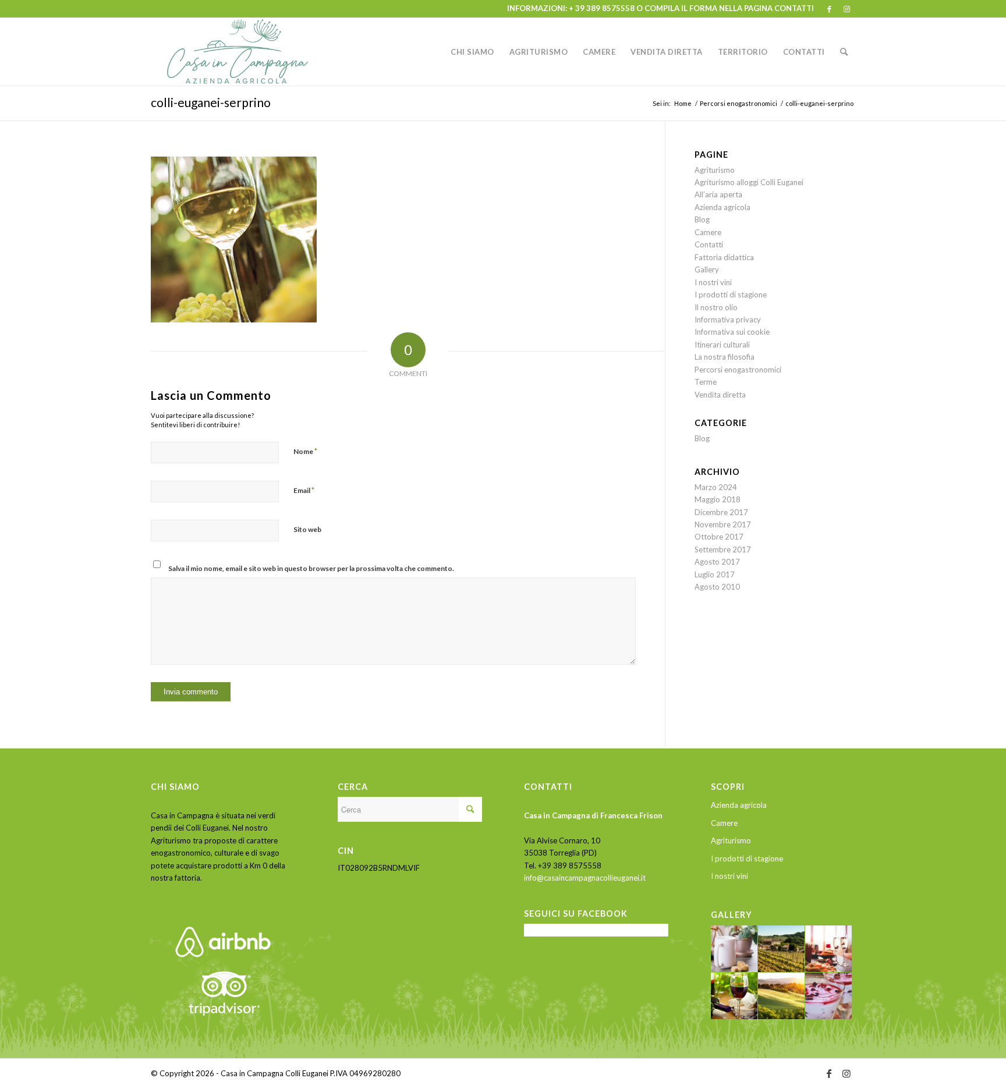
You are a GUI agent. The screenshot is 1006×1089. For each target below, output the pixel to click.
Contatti (709, 244)
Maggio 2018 (718, 499)
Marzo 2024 (716, 487)
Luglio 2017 (715, 574)
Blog (702, 219)
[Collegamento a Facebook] (829, 8)
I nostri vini (713, 282)
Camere (708, 232)
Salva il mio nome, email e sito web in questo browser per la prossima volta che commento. (311, 568)
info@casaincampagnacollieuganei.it (585, 877)
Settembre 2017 (723, 549)
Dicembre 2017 (721, 512)
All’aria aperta (718, 194)
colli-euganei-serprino (211, 102)
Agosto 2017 (717, 561)
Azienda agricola (722, 207)
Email (303, 490)
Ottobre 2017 (719, 536)
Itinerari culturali (722, 344)
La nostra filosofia (724, 356)
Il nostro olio (716, 307)
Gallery (707, 269)
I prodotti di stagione (731, 294)
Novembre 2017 (723, 524)
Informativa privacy (728, 319)
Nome (305, 451)
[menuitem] (472, 52)
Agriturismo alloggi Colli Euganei (749, 182)
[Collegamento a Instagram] (846, 8)
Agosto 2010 (717, 586)
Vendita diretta (720, 394)
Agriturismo (715, 170)
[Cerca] (844, 52)
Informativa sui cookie (732, 331)
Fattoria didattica (724, 257)
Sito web (307, 529)
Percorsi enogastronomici (738, 369)
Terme (706, 381)
